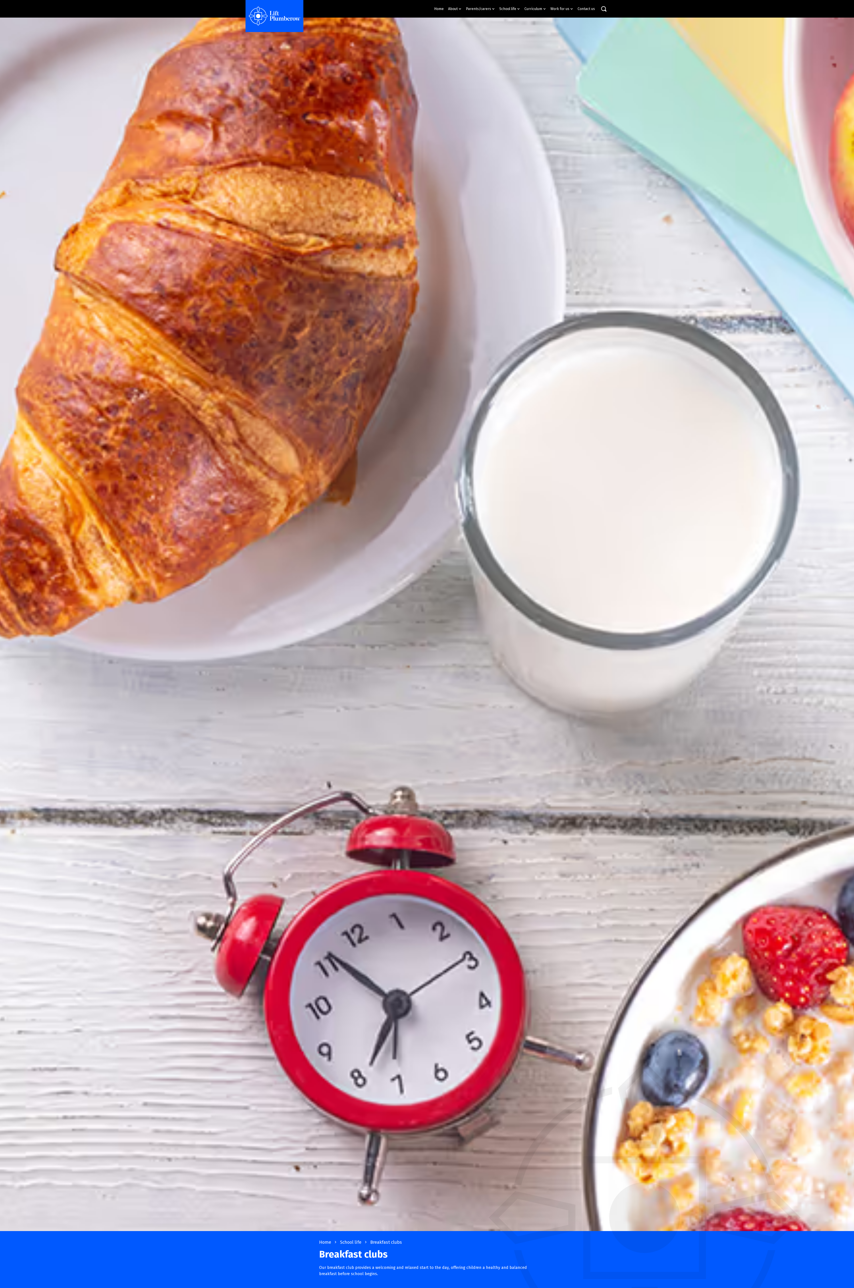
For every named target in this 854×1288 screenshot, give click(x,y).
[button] (455, 9)
